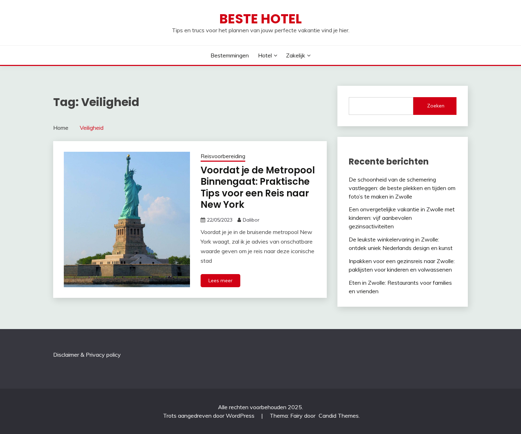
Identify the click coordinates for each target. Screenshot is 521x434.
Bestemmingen (230, 55)
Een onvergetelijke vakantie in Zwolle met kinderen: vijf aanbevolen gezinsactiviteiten (402, 218)
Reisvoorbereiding (223, 156)
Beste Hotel (260, 19)
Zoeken (435, 105)
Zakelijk (295, 55)
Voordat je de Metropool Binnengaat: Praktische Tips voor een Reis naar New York (258, 187)
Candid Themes (339, 415)
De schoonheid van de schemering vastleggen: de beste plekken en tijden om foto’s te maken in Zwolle (402, 188)
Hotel (265, 55)
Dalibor (251, 220)
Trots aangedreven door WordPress (209, 415)
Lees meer (220, 280)
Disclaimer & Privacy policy (87, 354)
